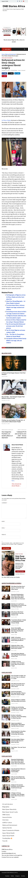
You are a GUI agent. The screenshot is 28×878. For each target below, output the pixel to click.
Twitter (12, 875)
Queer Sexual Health (8, 835)
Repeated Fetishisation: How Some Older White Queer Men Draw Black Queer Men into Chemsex (18, 596)
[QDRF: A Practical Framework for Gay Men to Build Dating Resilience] (6, 637)
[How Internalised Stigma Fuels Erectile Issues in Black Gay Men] (6, 739)
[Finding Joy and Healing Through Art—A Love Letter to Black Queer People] (14, 411)
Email (3, 527)
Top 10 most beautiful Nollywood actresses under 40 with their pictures (15, 326)
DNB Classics (6, 814)
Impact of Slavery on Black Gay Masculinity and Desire (18, 700)
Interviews (5, 820)
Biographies (5, 807)
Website (4, 534)
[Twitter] (19, 1)
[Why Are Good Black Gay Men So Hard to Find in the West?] (6, 777)
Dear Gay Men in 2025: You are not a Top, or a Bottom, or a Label (18, 677)
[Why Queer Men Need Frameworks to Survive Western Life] (6, 612)
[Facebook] (17, 1)
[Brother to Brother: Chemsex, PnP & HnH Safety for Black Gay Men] (6, 715)
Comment (5, 502)
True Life (4, 841)
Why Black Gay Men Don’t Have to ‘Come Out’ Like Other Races (18, 588)
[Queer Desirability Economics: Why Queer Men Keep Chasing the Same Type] (6, 628)
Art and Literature (7, 804)
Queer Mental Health (8, 833)
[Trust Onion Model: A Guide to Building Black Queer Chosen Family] (6, 620)
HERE (8, 577)
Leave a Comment (21, 70)
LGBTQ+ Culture (7, 822)
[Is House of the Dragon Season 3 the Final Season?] (14, 364)
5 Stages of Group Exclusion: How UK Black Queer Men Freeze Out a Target (17, 663)
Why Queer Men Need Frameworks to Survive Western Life (17, 613)
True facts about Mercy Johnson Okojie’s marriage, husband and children (15, 307)
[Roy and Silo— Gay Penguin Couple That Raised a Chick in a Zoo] (14, 387)
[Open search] (25, 49)
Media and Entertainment (10, 54)
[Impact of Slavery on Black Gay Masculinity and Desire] (6, 700)
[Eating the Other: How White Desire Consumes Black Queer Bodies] (6, 645)
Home (3, 54)
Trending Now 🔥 (7, 838)
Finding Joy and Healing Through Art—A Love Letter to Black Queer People (18, 708)
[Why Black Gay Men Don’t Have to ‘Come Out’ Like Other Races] (6, 586)
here (13, 480)
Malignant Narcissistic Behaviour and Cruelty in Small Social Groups (17, 786)
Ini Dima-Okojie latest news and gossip (14, 347)
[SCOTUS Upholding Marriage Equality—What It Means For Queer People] (6, 692)
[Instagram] (21, 1)
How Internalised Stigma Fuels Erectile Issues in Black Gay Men (17, 741)
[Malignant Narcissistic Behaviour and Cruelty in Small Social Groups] (6, 785)
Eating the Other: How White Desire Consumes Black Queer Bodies (17, 647)
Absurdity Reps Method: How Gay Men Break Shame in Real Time (18, 655)
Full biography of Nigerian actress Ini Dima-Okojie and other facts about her (15, 297)
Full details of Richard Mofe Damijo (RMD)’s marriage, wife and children (16, 340)
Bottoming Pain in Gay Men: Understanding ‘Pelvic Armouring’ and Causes (18, 733)
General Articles (7, 817)
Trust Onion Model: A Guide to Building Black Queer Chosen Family (18, 621)
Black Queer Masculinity (9, 809)
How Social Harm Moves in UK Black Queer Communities (18, 770)
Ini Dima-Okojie (6, 120)
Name (3, 521)
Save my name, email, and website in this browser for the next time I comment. (13, 544)
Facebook (7, 875)
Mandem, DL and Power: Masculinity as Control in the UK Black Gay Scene (18, 605)
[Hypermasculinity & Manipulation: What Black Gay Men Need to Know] (6, 723)
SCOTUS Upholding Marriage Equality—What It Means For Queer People (18, 693)
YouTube (23, 875)
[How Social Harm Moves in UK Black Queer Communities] (6, 769)
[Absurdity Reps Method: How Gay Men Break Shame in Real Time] (6, 654)
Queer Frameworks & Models (10, 830)
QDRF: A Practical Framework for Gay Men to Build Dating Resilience (18, 639)
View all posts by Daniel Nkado (16, 485)
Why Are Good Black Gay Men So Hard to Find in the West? (18, 778)
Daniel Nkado (14, 70)
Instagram (17, 875)
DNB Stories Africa (14, 6)
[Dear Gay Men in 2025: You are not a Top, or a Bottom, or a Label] (6, 676)
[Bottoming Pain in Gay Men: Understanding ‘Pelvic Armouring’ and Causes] (6, 731)
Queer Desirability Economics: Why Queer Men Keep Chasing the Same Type (17, 630)
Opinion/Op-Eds (7, 828)
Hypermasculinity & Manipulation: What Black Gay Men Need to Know (18, 725)
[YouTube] (23, 1)
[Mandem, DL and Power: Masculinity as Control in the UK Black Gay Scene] (6, 604)
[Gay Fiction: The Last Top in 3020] (6, 747)
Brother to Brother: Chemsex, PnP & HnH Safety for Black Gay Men (18, 717)
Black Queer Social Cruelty (10, 812)
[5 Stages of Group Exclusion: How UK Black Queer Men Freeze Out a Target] (6, 662)
